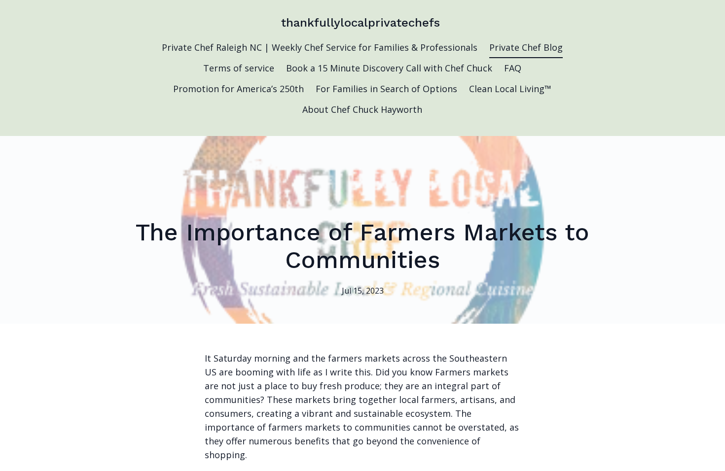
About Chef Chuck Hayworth (362, 109)
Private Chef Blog (526, 47)
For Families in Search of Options (386, 89)
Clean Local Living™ (510, 89)
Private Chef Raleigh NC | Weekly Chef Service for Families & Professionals (319, 47)
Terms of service (238, 68)
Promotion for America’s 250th (238, 89)
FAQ (512, 68)
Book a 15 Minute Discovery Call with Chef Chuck (389, 68)
